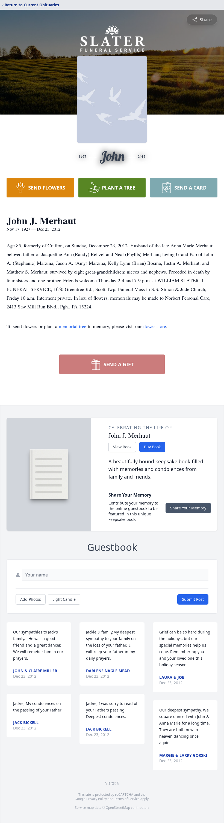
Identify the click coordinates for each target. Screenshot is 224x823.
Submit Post (193, 599)
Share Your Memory (188, 507)
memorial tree (72, 326)
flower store (154, 326)
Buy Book (152, 446)
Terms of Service (127, 799)
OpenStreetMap (118, 807)
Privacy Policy (96, 799)
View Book (122, 446)
